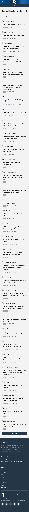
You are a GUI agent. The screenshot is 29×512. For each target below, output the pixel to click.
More (2, 485)
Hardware (3, 487)
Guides (3, 475)
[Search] (2, 2)
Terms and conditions (12, 498)
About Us (22, 500)
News (2, 467)
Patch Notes (4, 472)
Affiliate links (6, 500)
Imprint (3, 498)
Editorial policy (15, 500)
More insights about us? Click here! (11, 451)
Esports (3, 477)
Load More (14, 433)
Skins (2, 469)
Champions (4, 482)
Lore (2, 480)
